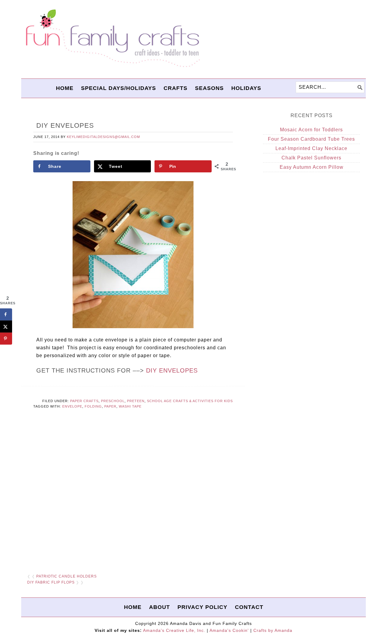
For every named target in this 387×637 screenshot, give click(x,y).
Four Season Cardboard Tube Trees (311, 139)
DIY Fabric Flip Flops (51, 582)
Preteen (136, 401)
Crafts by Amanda (272, 630)
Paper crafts (84, 401)
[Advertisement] (133, 494)
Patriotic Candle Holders (66, 576)
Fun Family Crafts (112, 38)
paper (110, 406)
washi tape (130, 406)
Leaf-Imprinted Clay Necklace (311, 148)
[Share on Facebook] (6, 314)
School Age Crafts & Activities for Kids (190, 401)
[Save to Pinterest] (6, 338)
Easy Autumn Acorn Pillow (311, 167)
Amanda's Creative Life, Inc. (174, 630)
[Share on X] (6, 326)
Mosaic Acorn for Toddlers (311, 129)
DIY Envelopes (172, 370)
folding (93, 406)
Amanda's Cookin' (229, 630)
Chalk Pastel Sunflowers (311, 157)
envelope (72, 406)
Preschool (113, 401)
